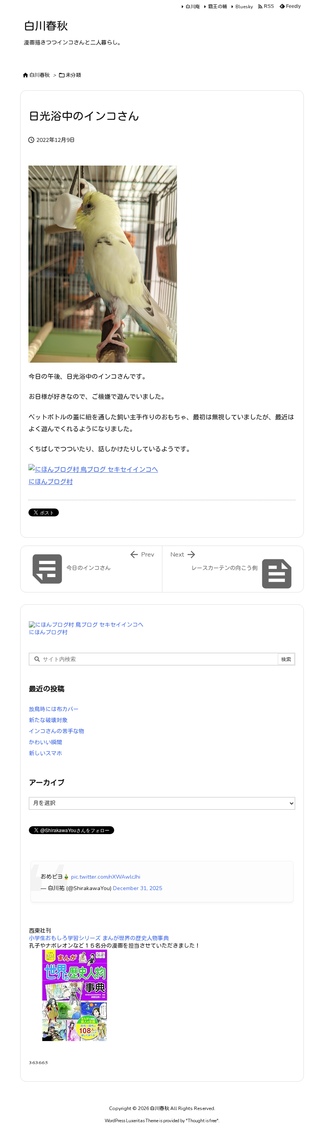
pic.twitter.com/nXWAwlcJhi (105, 877)
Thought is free (202, 1121)
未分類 (73, 75)
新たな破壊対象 (48, 720)
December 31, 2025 (137, 888)
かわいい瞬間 (45, 742)
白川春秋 (39, 75)
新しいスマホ (45, 753)
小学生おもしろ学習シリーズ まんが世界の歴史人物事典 (99, 938)
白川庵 (193, 7)
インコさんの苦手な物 (56, 731)
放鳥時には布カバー (54, 709)
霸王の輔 (217, 7)
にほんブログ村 (50, 482)
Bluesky (244, 7)
